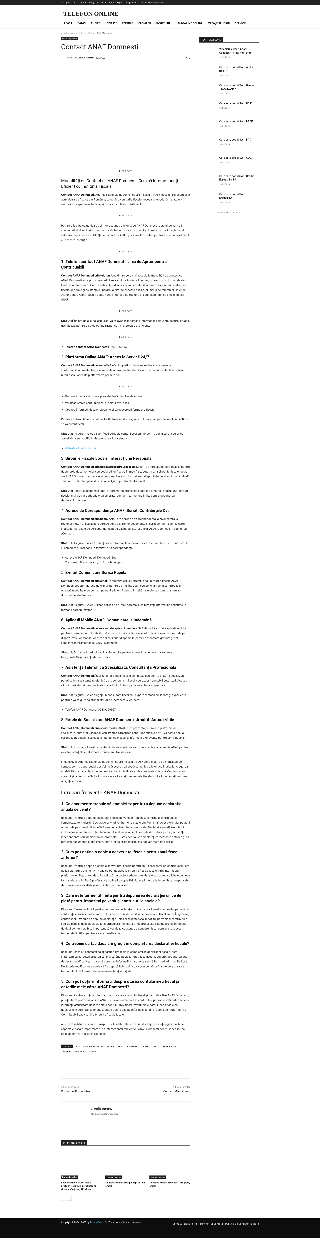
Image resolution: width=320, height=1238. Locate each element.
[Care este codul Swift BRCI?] (208, 126)
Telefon (92, 1051)
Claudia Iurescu (86, 57)
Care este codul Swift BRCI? (236, 121)
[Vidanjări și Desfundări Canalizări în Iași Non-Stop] (208, 53)
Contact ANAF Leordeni (75, 1091)
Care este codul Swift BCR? (236, 103)
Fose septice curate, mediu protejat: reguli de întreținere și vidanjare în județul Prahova (78, 1186)
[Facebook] (86, 67)
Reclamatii (80, 1051)
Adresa (110, 1046)
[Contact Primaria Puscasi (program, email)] (169, 1164)
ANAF (120, 1046)
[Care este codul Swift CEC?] (208, 162)
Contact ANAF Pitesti (176, 1091)
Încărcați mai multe (228, 212)
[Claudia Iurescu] (63, 58)
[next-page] (69, 1198)
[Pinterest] (103, 67)
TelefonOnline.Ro (98, 1222)
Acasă (64, 33)
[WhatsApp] (112, 67)
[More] (121, 67)
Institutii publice (78, 33)
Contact (144, 1046)
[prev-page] (63, 1198)
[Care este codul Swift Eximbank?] (208, 199)
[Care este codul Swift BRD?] (208, 144)
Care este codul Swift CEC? (235, 157)
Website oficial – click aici (81, 448)
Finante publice (168, 1046)
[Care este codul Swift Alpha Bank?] (208, 71)
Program (67, 1051)
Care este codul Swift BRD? (236, 139)
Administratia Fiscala (93, 1046)
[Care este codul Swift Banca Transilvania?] (208, 90)
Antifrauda (131, 1046)
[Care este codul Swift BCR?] (208, 108)
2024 (77, 1046)
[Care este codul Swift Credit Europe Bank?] (208, 180)
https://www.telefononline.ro (104, 1114)
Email (154, 1046)
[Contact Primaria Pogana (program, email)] (125, 1164)
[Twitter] (95, 67)
